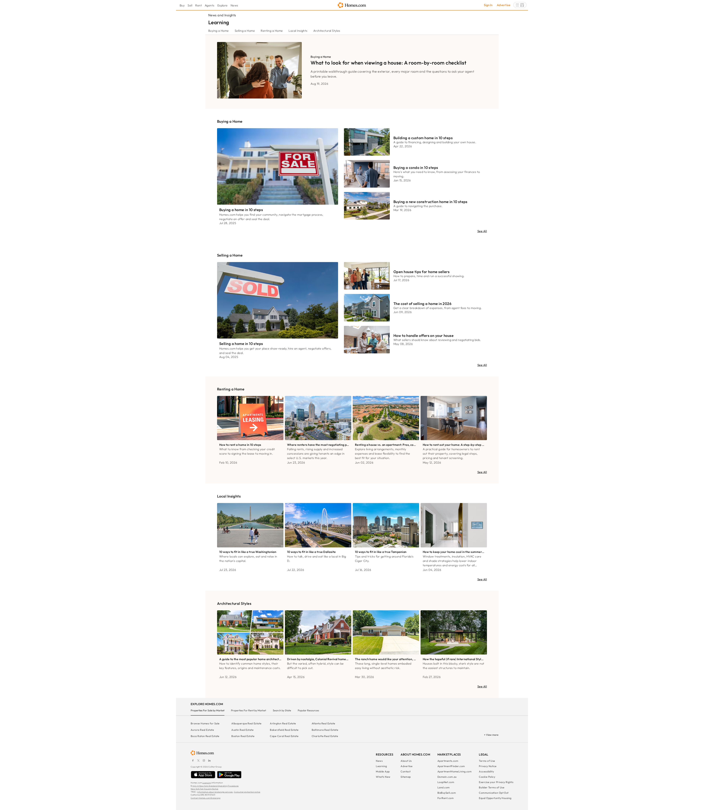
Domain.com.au (447, 776)
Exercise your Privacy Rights (496, 782)
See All (482, 231)
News (234, 5)
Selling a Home (245, 30)
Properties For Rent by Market (248, 710)
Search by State (282, 710)
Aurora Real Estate (202, 730)
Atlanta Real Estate (323, 723)
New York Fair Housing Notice (204, 788)
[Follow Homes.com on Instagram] (204, 760)
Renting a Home (272, 30)
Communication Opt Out (493, 792)
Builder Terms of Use (491, 787)
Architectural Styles (326, 30)
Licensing (206, 782)
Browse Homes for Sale (205, 723)
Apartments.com (447, 761)
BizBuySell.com (446, 792)
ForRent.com (445, 798)
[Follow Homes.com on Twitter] (198, 760)
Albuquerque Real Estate (246, 723)
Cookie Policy (487, 776)
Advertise (503, 5)
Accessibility (486, 771)
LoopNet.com (445, 782)
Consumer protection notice (247, 792)
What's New (383, 776)
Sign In (488, 5)
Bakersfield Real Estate (284, 730)
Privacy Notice (487, 766)
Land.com (443, 787)
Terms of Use (487, 761)
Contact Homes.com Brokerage (205, 798)
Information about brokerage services (215, 792)
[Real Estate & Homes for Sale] (352, 5)
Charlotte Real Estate (325, 736)
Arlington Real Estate (283, 723)
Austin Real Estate (242, 730)
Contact (405, 771)
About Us (406, 761)
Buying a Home (218, 30)
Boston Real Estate (242, 736)
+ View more (491, 734)
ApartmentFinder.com (451, 766)
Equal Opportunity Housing (495, 798)
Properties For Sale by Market (207, 710)
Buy (182, 5)
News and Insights (222, 15)
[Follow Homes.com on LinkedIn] (209, 760)
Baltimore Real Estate (325, 730)
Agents (209, 5)
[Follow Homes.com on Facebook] (193, 760)
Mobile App (383, 771)
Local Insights (298, 30)
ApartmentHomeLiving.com (454, 771)
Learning (381, 766)
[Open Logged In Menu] (520, 5)
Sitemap (406, 776)
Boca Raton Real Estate (205, 736)
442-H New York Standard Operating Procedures (215, 786)
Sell (190, 5)
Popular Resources (308, 710)
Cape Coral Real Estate (284, 736)
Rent (198, 5)
